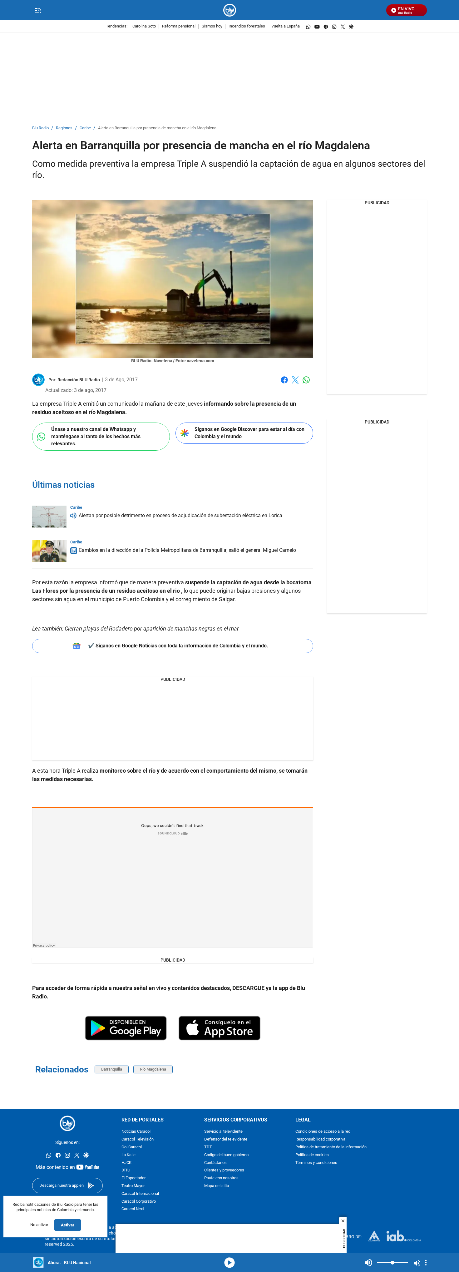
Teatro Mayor (133, 1186)
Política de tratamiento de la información (331, 1147)
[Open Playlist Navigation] (426, 1263)
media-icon (229, 1263)
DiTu (125, 1170)
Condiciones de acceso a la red (322, 1132)
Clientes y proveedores (224, 1170)
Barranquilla (111, 1069)
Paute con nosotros (221, 1178)
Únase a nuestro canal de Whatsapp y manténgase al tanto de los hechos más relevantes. (96, 436)
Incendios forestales (247, 26)
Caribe (85, 128)
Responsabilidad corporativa (320, 1139)
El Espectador (133, 1178)
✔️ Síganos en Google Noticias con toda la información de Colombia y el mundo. (178, 646)
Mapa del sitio (216, 1186)
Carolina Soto (144, 26)
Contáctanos (215, 1163)
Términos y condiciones (316, 1163)
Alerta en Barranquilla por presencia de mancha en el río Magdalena (157, 128)
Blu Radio (40, 128)
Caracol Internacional (140, 1194)
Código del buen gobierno (226, 1155)
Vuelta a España (285, 26)
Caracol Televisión (137, 1139)
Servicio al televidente (223, 1132)
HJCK (126, 1163)
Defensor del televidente (225, 1139)
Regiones (64, 128)
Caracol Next (132, 1209)
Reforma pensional (178, 26)
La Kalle (128, 1155)
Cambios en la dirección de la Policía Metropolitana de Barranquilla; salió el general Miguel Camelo (187, 550)
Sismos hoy (212, 26)
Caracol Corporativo (138, 1201)
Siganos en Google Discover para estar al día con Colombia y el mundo (249, 432)
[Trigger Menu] (37, 10)
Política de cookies (312, 1155)
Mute (368, 1262)
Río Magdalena (153, 1069)
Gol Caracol (131, 1147)
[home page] (229, 10)
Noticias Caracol (136, 1132)
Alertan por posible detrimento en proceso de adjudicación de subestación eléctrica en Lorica (180, 515)
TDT (208, 1147)
